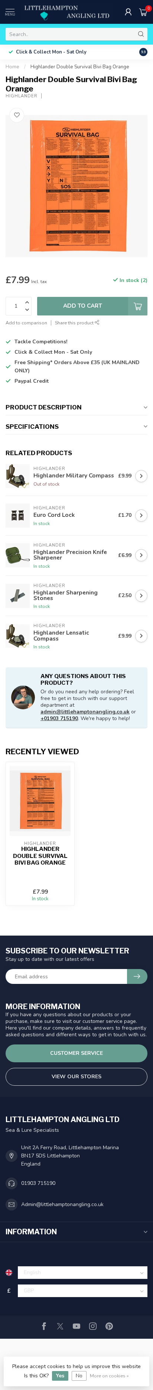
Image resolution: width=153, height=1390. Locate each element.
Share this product (75, 323)
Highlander (22, 96)
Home (12, 67)
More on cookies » (109, 1376)
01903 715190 (38, 1183)
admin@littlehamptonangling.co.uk (85, 711)
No (79, 1375)
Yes (60, 1375)
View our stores (76, 1076)
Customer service (76, 1053)
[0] (143, 11)
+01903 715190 (59, 718)
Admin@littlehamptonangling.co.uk (62, 1204)
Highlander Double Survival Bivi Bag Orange (79, 67)
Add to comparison (26, 323)
